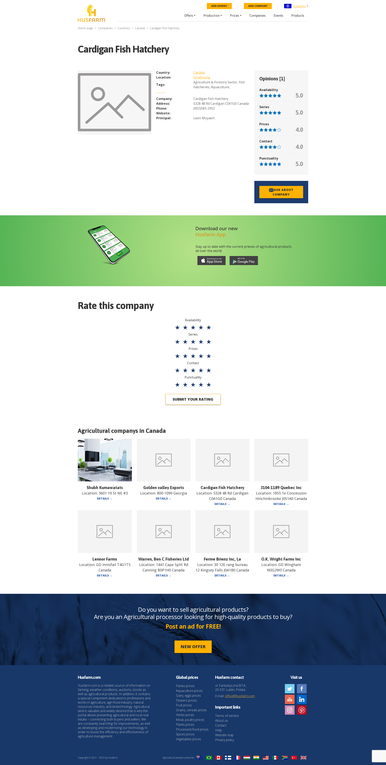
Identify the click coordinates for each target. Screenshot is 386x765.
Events (278, 15)
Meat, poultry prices (190, 719)
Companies (257, 15)
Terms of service (227, 715)
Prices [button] (234, 15)
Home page (85, 28)
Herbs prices (185, 715)
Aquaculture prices (189, 690)
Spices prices (185, 734)
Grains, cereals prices (191, 710)
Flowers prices (186, 700)
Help (218, 730)
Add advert (219, 6)
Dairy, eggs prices (188, 695)
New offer (193, 646)
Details (105, 498)
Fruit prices (184, 705)
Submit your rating (193, 399)
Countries (299, 6)
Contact (220, 725)
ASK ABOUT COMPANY (283, 192)
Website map (224, 735)
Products (297, 15)
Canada (140, 28)
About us (221, 720)
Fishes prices (185, 686)
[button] (296, 6)
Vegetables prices (188, 739)
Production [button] (211, 15)
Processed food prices (192, 729)
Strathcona (201, 77)
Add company (257, 6)
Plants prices (185, 724)
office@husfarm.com (240, 696)
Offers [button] (188, 15)
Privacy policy (224, 740)
